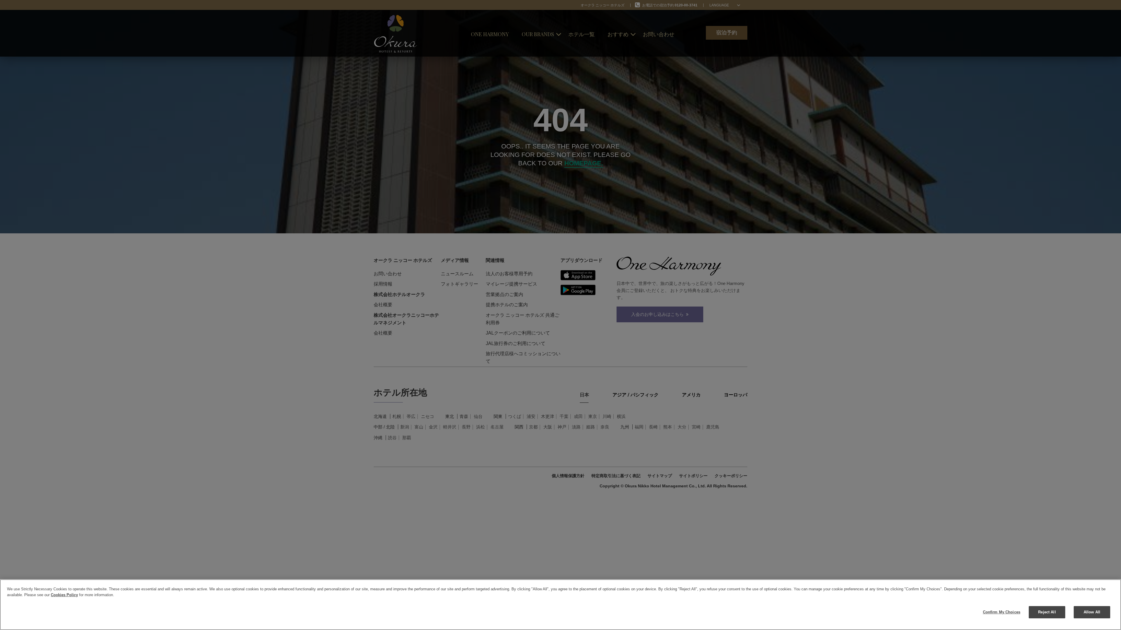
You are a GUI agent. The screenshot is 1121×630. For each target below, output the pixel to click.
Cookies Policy (64, 595)
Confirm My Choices (1001, 612)
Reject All (1047, 612)
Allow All (1092, 612)
